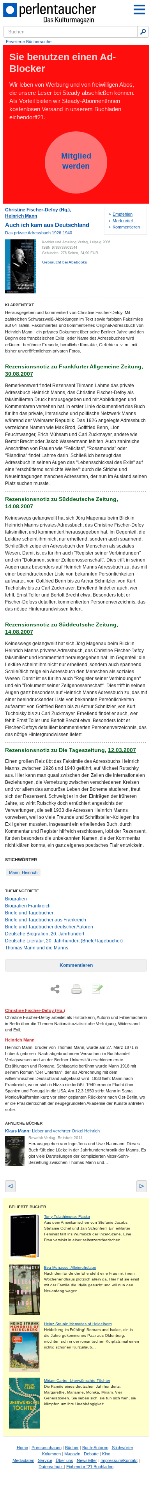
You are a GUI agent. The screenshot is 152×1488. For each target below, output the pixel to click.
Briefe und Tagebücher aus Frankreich (45, 920)
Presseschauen (47, 1447)
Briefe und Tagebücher (29, 913)
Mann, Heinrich (23, 872)
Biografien (16, 899)
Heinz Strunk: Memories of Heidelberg (78, 1324)
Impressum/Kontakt (119, 1460)
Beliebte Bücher (27, 1207)
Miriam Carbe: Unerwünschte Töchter (77, 1380)
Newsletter (87, 1460)
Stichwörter (122, 1447)
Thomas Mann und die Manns (36, 948)
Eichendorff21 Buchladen (89, 1466)
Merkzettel (123, 220)
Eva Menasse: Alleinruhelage (70, 1267)
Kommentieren (126, 227)
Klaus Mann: (52, 1131)
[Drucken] (75, 989)
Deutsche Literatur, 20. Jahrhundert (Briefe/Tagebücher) (64, 941)
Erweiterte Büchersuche (28, 41)
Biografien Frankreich (28, 906)
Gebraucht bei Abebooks (64, 262)
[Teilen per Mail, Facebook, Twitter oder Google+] (55, 989)
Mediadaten (23, 1460)
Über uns (64, 1460)
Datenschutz (51, 1466)
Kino (106, 1453)
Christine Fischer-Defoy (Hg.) (37, 210)
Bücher (72, 1447)
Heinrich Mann (21, 216)
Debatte (91, 1453)
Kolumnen (51, 1453)
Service (45, 1460)
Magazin (72, 1453)
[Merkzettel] (96, 989)
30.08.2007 (19, 374)
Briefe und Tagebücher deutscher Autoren (49, 927)
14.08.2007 (19, 506)
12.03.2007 (122, 750)
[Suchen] (143, 32)
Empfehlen (123, 214)
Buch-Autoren (95, 1447)
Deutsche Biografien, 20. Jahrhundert (44, 934)
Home (22, 1447)
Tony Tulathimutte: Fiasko (67, 1216)
